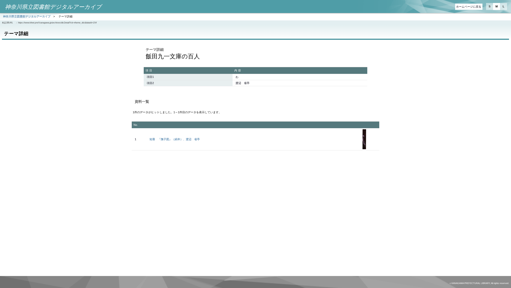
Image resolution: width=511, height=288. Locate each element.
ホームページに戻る (468, 6)
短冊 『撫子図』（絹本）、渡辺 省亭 (175, 139)
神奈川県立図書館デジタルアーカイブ (27, 16)
